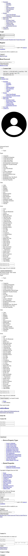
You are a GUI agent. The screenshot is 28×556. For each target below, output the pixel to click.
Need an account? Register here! (8, 39)
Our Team (5, 27)
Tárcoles (8, 10)
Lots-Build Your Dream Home (13, 454)
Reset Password (4, 64)
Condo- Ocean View (11, 446)
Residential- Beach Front (12, 449)
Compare (3, 555)
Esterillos (8, 3)
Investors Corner (10, 20)
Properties (5, 2)
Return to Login (4, 65)
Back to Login (3, 56)
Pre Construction (10, 453)
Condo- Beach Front (11, 444)
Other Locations (7, 483)
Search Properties (5, 398)
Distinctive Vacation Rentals (13, 16)
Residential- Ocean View (12, 450)
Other (7, 11)
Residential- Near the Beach (13, 451)
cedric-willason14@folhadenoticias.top (9, 411)
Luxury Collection (10, 443)
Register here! (3, 515)
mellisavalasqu (3, 549)
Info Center (6, 18)
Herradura (8, 4)
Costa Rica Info (10, 24)
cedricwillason (4, 408)
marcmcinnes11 (4, 547)
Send (2, 546)
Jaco (7, 6)
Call (7, 412)
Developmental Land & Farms (13, 456)
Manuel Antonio (10, 7)
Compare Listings (7, 477)
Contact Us (6, 28)
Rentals (5, 13)
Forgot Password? (20, 39)
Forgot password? (11, 515)
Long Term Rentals (11, 14)
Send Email (3, 412)
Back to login (19, 515)
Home (4, 401)
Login (2, 38)
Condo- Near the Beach (12, 447)
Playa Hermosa (10, 9)
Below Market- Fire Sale (12, 460)
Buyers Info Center (11, 21)
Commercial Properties (11, 457)
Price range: (3, 268)
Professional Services (11, 26)
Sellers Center (9, 23)
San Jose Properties (11, 458)
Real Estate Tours (7, 17)
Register (2, 54)
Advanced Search (7, 474)
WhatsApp (11, 412)
